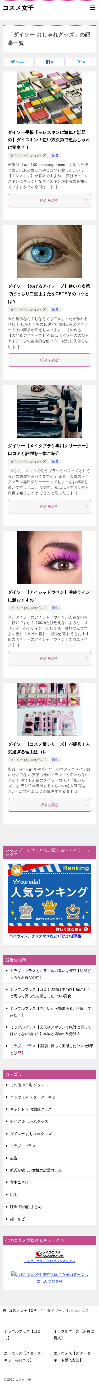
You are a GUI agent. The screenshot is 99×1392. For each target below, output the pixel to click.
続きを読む (49, 200)
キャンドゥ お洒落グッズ (31, 1109)
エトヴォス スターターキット (34, 1097)
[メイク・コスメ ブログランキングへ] (49, 1254)
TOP (22, 1310)
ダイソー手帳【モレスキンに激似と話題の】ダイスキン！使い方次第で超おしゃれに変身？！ (49, 140)
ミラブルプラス (23, 1146)
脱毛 (13, 1195)
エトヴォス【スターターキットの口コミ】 (24, 1356)
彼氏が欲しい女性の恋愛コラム (36, 1170)
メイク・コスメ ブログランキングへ (49, 1261)
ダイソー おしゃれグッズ (28, 155)
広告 (55, 155)
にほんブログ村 (50, 1281)
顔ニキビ (17, 1219)
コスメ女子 (18, 7)
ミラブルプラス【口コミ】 (22, 1334)
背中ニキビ (19, 1182)
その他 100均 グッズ (27, 1085)
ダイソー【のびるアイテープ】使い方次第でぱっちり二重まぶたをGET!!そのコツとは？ (49, 294)
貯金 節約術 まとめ (26, 1207)
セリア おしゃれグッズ (29, 1121)
